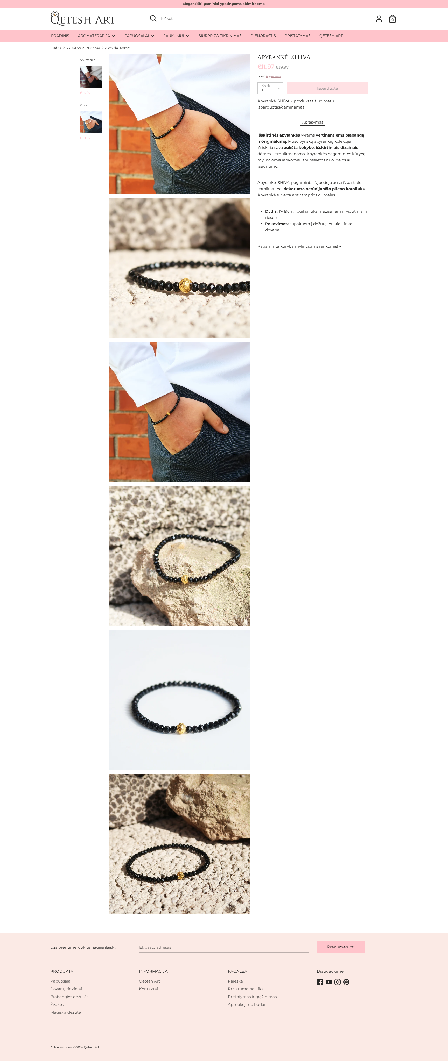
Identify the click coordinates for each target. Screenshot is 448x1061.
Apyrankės (273, 76)
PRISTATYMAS (298, 35)
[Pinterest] (347, 982)
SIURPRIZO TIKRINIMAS (220, 35)
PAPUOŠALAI (137, 35)
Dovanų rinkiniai (66, 988)
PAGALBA (237, 971)
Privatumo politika (246, 988)
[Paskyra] (379, 16)
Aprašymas (312, 122)
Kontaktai (148, 988)
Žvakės (57, 1004)
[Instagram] (338, 982)
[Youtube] (329, 982)
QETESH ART (331, 35)
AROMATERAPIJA (94, 35)
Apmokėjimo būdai (246, 1004)
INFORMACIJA (153, 971)
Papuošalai (61, 981)
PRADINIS (60, 35)
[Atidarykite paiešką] (153, 18)
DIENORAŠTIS (263, 35)
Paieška (235, 981)
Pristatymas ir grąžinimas (252, 996)
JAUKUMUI (174, 35)
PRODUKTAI (62, 971)
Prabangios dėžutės (69, 996)
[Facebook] (320, 982)
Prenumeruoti (341, 946)
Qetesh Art (149, 981)
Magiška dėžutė (65, 1012)
